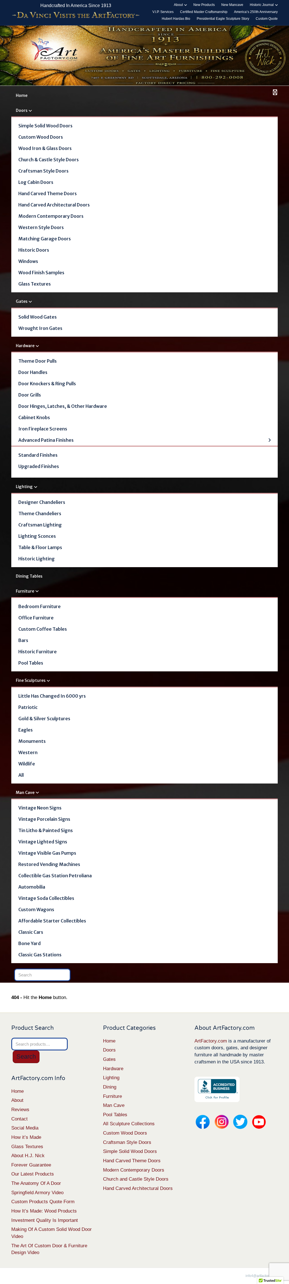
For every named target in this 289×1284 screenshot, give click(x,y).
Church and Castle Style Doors (135, 1179)
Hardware (25, 345)
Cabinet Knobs (34, 417)
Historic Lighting (36, 559)
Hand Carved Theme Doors (47, 193)
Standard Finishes (38, 455)
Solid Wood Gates (37, 317)
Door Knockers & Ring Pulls (47, 383)
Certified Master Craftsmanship (203, 12)
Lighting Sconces (37, 536)
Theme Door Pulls (37, 361)
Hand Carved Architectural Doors (54, 205)
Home (21, 95)
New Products (204, 5)
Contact (19, 1119)
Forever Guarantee (31, 1165)
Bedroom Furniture (39, 606)
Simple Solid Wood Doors (45, 126)
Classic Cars (30, 932)
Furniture (25, 591)
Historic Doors (33, 250)
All (21, 775)
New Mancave (232, 5)
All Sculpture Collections (129, 1123)
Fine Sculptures (30, 680)
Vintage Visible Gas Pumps (47, 853)
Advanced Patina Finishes (46, 440)
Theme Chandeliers (39, 513)
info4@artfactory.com (262, 1276)
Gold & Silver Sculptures (44, 718)
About (178, 5)
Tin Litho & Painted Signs (45, 830)
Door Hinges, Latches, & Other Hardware (62, 406)
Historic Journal (262, 5)
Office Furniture (36, 618)
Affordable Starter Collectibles (52, 921)
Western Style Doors (41, 227)
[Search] (274, 92)
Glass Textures (34, 284)
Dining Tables (29, 576)
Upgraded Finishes (38, 466)
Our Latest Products (32, 1174)
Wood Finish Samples (41, 272)
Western (28, 752)
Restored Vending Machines (49, 864)
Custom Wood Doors (40, 137)
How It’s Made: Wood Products (44, 1211)
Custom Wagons (36, 909)
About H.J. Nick (28, 1155)
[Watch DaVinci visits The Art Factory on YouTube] (75, 15)
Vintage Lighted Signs (42, 842)
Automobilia (31, 887)
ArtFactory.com (210, 1041)
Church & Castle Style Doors (48, 159)
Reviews (20, 1109)
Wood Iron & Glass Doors (45, 148)
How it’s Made (26, 1137)
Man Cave (25, 792)
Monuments (32, 741)
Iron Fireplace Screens (42, 429)
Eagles (25, 730)
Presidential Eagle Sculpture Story (223, 19)
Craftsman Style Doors (43, 171)
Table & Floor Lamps (40, 547)
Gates (21, 301)
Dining (109, 1087)
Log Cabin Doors (35, 182)
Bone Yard (29, 943)
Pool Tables (30, 663)
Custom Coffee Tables (42, 629)
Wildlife (26, 764)
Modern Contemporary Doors (51, 216)
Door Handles (32, 372)
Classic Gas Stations (40, 954)
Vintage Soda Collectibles (46, 898)
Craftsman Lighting (40, 525)
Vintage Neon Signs (40, 808)
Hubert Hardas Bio (176, 19)
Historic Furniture (37, 651)
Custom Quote (267, 19)
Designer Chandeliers (41, 502)
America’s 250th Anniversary (256, 12)
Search (26, 1056)
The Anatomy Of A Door (36, 1183)
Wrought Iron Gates (40, 328)
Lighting (24, 486)
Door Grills (29, 395)
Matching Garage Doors (44, 238)
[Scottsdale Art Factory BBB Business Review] (217, 1089)
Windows (28, 261)
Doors (21, 110)
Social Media (24, 1128)
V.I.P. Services (163, 12)
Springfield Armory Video (37, 1192)
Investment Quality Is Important (44, 1220)
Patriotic (28, 707)
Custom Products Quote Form (43, 1201)
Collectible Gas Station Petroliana (55, 875)
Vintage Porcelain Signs (44, 819)
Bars (23, 640)
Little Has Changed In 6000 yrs (52, 696)
